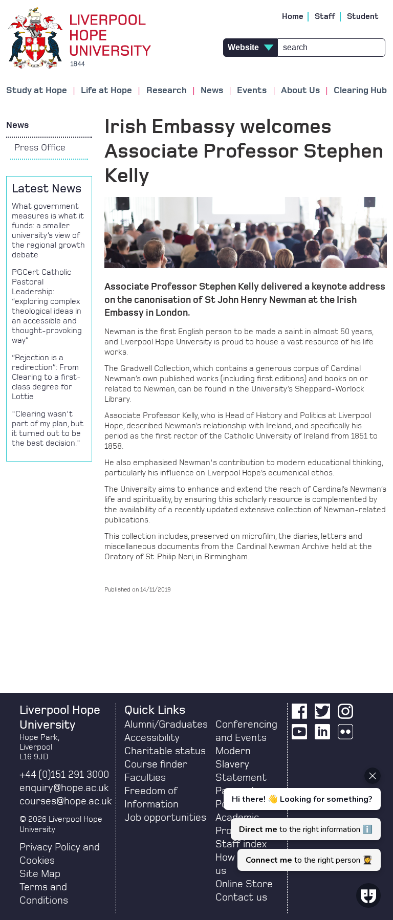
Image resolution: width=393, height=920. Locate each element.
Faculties (145, 778)
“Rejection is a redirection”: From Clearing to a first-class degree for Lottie (46, 377)
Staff (325, 16)
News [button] (212, 90)
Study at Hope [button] (36, 90)
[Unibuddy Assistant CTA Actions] (301, 819)
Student (363, 16)
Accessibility (152, 738)
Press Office (40, 147)
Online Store (244, 884)
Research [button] (166, 90)
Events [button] (252, 90)
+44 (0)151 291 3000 (64, 775)
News (17, 125)
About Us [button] (300, 90)
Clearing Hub (360, 90)
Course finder (155, 764)
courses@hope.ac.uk (65, 801)
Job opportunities (165, 818)
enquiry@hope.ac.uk (63, 788)
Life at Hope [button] (106, 90)
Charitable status (165, 751)
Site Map (39, 874)
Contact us (241, 897)
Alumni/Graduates (166, 724)
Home (292, 16)
